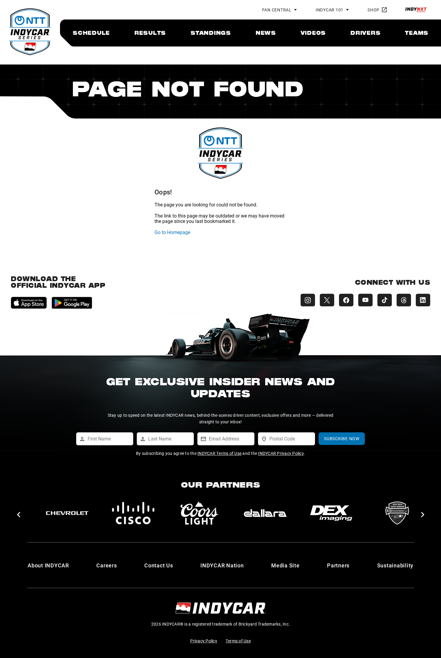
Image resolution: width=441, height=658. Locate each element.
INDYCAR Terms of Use (219, 453)
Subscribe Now (341, 438)
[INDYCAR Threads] (404, 300)
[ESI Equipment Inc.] (199, 513)
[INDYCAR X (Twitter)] (327, 300)
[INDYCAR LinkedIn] (423, 300)
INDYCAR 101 (330, 10)
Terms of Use (238, 641)
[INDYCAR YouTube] (365, 300)
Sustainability (395, 565)
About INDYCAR (48, 565)
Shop (374, 10)
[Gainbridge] (397, 513)
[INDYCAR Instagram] (308, 300)
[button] (18, 514)
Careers (106, 565)
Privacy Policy (203, 641)
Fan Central (277, 10)
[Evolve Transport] (265, 513)
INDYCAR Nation (222, 565)
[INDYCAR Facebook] (346, 300)
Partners (338, 565)
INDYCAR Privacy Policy (281, 453)
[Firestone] (331, 513)
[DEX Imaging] (133, 513)
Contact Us (158, 565)
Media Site (285, 565)
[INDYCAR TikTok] (384, 300)
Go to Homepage (172, 232)
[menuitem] (91, 32)
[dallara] (67, 513)
